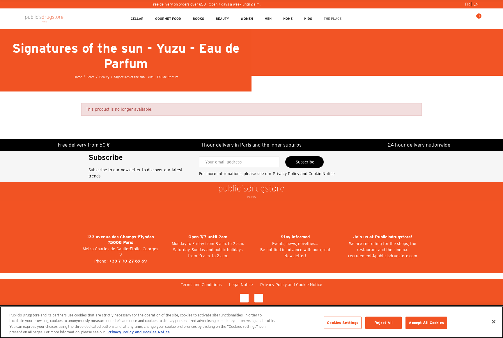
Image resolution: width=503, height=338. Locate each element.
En (476, 4)
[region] (251, 322)
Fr (468, 4)
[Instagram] (258, 298)
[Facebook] (244, 298)
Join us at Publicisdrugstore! (382, 237)
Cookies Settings (342, 323)
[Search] (467, 18)
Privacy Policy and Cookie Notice (304, 173)
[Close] (493, 321)
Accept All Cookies (426, 323)
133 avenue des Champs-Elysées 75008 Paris (120, 239)
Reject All (383, 323)
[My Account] (458, 18)
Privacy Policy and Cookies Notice (138, 332)
